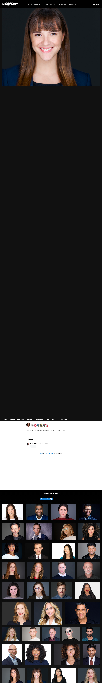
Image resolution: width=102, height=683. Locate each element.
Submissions (40, 419)
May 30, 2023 (41, 443)
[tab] (46, 499)
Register (97, 4)
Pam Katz (33, 423)
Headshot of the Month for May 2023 (14, 419)
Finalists (59, 499)
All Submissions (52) (46, 499)
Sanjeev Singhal (34, 443)
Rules (30, 419)
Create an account (48, 453)
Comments (51, 419)
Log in (94, 4)
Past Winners (63, 419)
